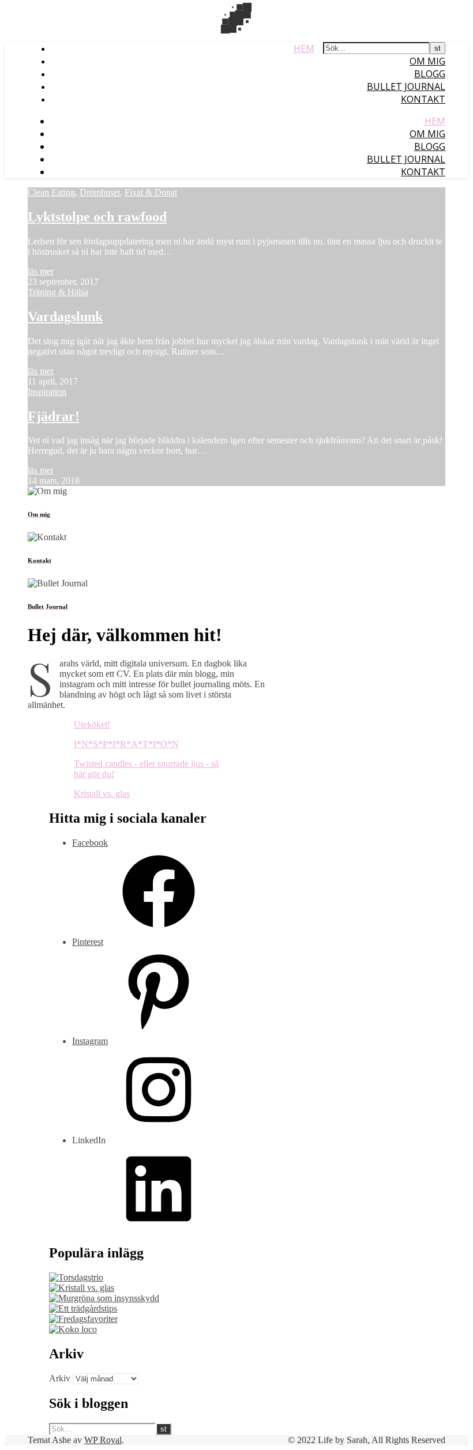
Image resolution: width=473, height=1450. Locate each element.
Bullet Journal (406, 86)
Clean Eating (51, 192)
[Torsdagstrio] (76, 1277)
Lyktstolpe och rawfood (97, 216)
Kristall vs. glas (102, 794)
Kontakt (423, 99)
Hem (304, 48)
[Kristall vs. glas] (81, 1288)
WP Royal (103, 1440)
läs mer (41, 271)
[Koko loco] (73, 1329)
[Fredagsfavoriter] (83, 1319)
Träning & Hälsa (58, 292)
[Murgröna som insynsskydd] (104, 1298)
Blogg (429, 73)
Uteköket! (92, 724)
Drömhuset (100, 192)
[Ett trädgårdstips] (83, 1308)
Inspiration (47, 392)
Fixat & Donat (151, 192)
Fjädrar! (54, 416)
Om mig (427, 61)
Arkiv (59, 1378)
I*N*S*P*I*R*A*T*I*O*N (126, 744)
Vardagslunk (65, 316)
